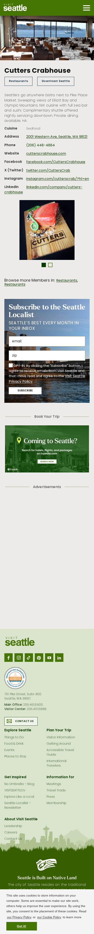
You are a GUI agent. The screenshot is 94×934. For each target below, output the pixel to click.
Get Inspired (15, 777)
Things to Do (14, 737)
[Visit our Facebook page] (8, 657)
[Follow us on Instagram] (18, 657)
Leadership (13, 826)
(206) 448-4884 (40, 145)
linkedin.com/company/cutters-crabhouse (43, 190)
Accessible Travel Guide (60, 752)
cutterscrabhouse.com (46, 154)
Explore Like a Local (19, 796)
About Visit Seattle (21, 819)
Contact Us (24, 721)
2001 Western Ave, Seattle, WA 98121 (56, 137)
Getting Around (59, 743)
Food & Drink (13, 743)
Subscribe (25, 391)
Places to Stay (15, 756)
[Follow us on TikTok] (29, 657)
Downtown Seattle (56, 81)
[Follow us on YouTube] (49, 657)
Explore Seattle (17, 730)
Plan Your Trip (59, 730)
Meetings (54, 784)
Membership (56, 803)
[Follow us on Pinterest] (39, 657)
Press (51, 796)
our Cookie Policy (49, 917)
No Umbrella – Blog (19, 784)
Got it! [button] (21, 926)
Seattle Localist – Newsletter (17, 805)
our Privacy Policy (19, 917)
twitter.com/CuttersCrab (48, 171)
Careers (10, 832)
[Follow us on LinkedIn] (59, 657)
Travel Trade (56, 790)
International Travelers (56, 763)
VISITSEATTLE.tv (14, 790)
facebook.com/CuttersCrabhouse (55, 162)
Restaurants (18, 81)
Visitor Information (61, 737)
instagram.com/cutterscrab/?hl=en (57, 179)
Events (9, 750)
